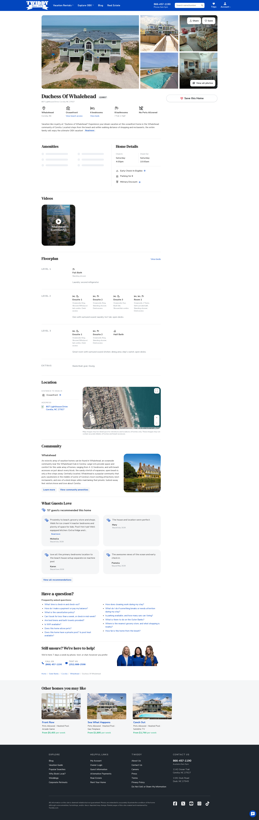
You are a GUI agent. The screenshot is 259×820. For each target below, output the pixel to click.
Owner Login (96, 765)
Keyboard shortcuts (126, 428)
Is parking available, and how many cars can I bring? (129, 615)
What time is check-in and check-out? (62, 604)
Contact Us (137, 765)
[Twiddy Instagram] (200, 804)
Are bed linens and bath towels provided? (64, 620)
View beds (94, 116)
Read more (89, 130)
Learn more (49, 489)
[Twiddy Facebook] (176, 804)
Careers (135, 769)
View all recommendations (57, 579)
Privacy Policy (138, 782)
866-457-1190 (182, 761)
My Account (96, 760)
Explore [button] (85, 5)
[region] (122, 408)
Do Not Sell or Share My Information (149, 786)
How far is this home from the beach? (123, 630)
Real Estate (113, 5)
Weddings (54, 778)
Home (44, 674)
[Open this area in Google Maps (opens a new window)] (87, 427)
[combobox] (190, 5)
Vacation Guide (56, 765)
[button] (226, 5)
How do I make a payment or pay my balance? (66, 608)
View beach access (74, 116)
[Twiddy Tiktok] (207, 804)
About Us (136, 760)
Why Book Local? (57, 773)
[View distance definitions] (60, 395)
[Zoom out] (156, 423)
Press (134, 773)
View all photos (204, 83)
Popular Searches (57, 769)
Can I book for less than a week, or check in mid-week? (70, 616)
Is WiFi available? (53, 624)
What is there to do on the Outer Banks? (124, 619)
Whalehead (74, 674)
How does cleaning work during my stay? (124, 604)
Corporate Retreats (58, 782)
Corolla (64, 674)
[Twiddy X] (184, 804)
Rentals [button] (62, 5)
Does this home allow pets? (58, 628)
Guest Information (98, 769)
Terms (158, 428)
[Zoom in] (156, 417)
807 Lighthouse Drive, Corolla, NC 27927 (58, 102)
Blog (100, 5)
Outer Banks (54, 674)
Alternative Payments (100, 773)
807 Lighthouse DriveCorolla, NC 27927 (57, 408)
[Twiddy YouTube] (192, 804)
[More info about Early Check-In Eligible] (145, 171)
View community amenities (74, 489)
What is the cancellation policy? (60, 612)
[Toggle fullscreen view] (156, 391)
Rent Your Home (98, 782)
